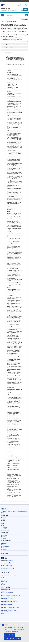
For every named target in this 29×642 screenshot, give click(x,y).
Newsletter (3, 536)
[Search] (26, 15)
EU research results (5, 546)
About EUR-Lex (4, 535)
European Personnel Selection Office (8, 610)
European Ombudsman (5, 605)
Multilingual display (7, 47)
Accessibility (3, 528)
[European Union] (4, 558)
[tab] (14, 44)
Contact (3, 519)
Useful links (3, 538)
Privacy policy (4, 581)
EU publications (4, 549)
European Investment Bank (6, 604)
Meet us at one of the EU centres (7, 570)
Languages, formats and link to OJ (10, 44)
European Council (4, 591)
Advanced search (24, 19)
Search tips (9, 17)
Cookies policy (4, 527)
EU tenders (3, 544)
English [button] (26, 5)
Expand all (20, 41)
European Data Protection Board (7, 608)
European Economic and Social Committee (9, 601)
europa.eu (11, 560)
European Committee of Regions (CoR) (9, 603)
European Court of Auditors (6, 598)
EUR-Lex (5, 8)
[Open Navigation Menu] (2, 15)
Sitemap (3, 520)
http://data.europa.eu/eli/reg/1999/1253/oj (12, 39)
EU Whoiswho (4, 547)
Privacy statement (5, 530)
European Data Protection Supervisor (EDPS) (10, 607)
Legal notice (3, 525)
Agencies (3, 613)
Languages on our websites (6, 580)
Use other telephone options (7, 567)
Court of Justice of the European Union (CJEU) (10, 595)
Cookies (3, 584)
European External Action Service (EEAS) (9, 600)
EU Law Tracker (4, 553)
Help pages (3, 517)
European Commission (5, 594)
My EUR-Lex (20, 5)
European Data (4, 543)
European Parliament (5, 589)
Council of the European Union (7, 592)
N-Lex (2, 551)
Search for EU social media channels (8, 575)
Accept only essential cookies (12, 638)
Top (4, 500)
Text (4, 49)
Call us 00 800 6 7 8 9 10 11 (6, 565)
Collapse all (25, 41)
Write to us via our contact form (7, 568)
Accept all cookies (9, 634)
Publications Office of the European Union (9, 611)
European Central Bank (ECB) (7, 597)
